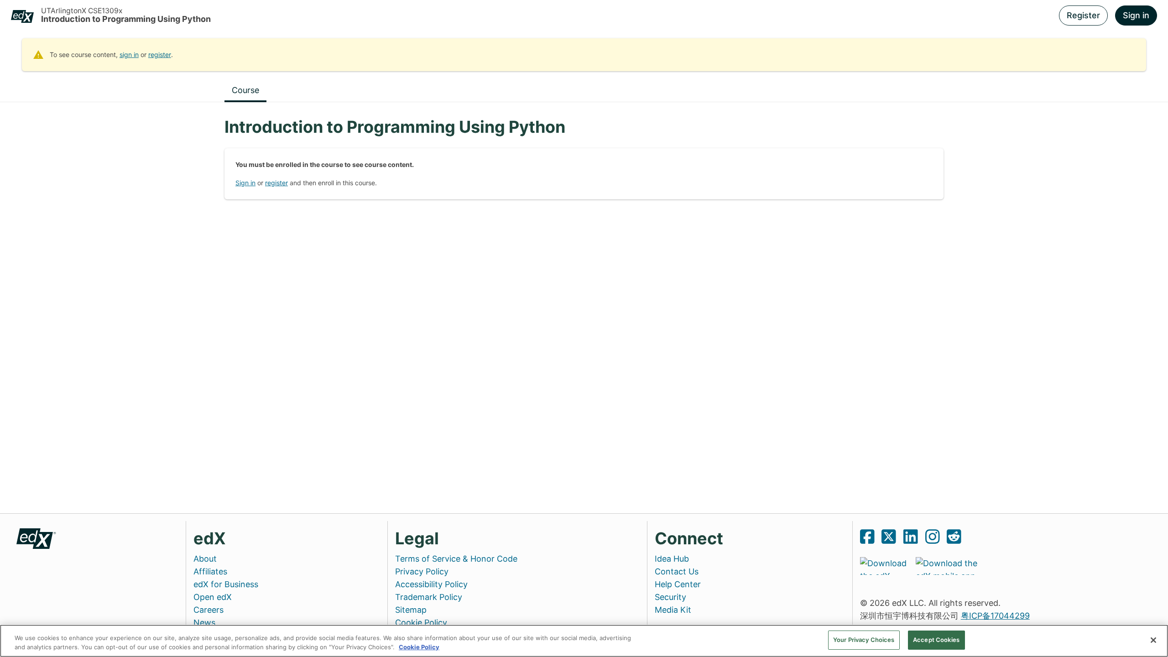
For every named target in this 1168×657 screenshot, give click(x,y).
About (205, 558)
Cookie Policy (421, 622)
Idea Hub (672, 558)
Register (1083, 15)
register (159, 54)
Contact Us (677, 571)
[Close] (1153, 640)
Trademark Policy (428, 597)
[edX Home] (36, 537)
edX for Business (225, 584)
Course (245, 90)
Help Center (678, 584)
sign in (129, 54)
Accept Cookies (936, 639)
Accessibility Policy (431, 584)
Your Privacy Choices (864, 639)
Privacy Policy (421, 571)
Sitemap (411, 610)
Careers (208, 610)
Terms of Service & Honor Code (456, 558)
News (204, 622)
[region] (584, 641)
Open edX (212, 597)
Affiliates (210, 571)
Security (670, 597)
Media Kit (673, 610)
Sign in (1136, 15)
